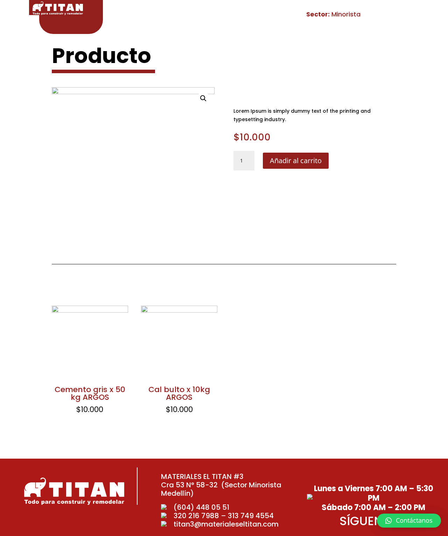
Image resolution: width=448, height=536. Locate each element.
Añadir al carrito (296, 160)
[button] (409, 521)
